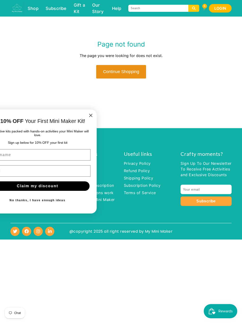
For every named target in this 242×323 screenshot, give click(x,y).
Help (116, 8)
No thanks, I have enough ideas (108, 200)
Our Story (98, 8)
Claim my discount (107, 186)
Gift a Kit (79, 8)
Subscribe (56, 8)
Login (220, 8)
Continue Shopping (121, 71)
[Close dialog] (160, 115)
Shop (33, 8)
